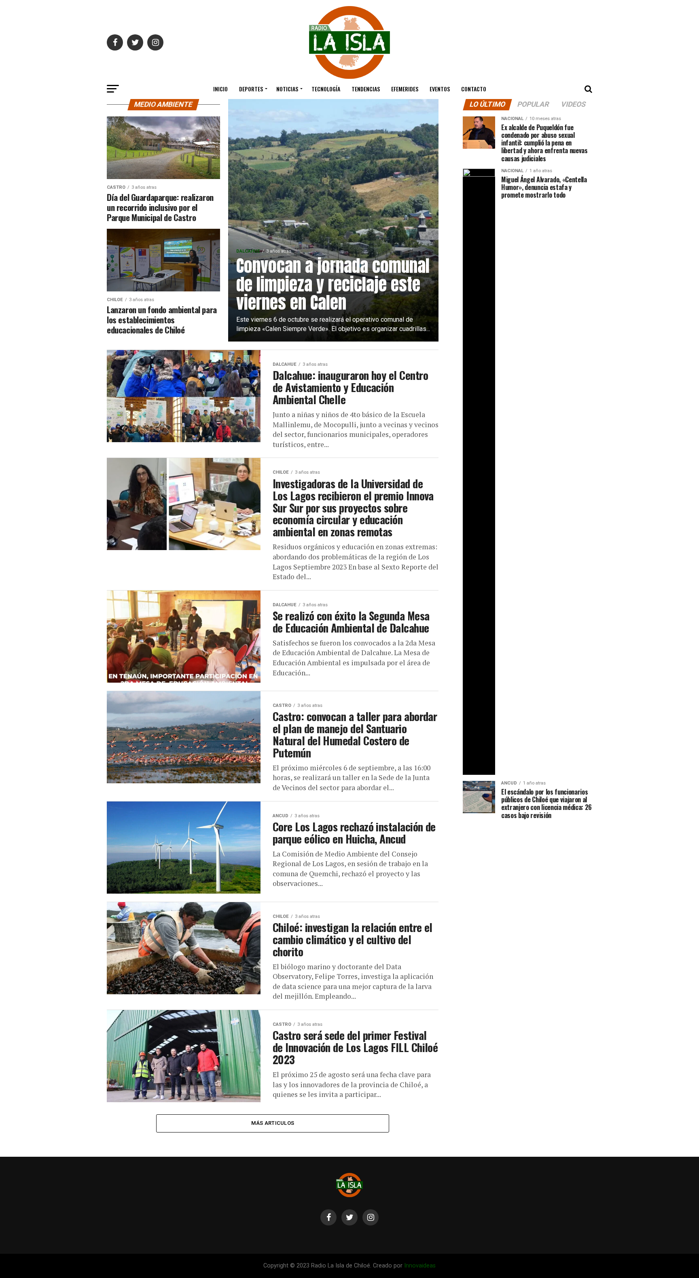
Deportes (251, 88)
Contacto (473, 88)
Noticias (287, 88)
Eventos (440, 88)
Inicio (220, 88)
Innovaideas (420, 1265)
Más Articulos (272, 1123)
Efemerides (404, 88)
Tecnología (325, 88)
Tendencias (366, 88)
